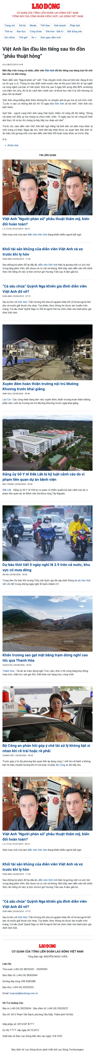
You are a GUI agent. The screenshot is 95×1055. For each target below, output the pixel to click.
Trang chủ (9, 25)
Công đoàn (36, 31)
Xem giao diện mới (50, 37)
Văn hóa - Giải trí (54, 31)
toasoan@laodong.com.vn (24, 993)
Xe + (33, 37)
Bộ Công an (62, 764)
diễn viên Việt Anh (37, 234)
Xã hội (22, 25)
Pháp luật (75, 25)
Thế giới (23, 37)
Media (33, 25)
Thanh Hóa (8, 670)
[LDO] (47, 188)
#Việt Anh (12, 145)
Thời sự (8, 31)
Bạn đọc (21, 31)
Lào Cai (6, 399)
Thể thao (45, 25)
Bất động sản (74, 31)
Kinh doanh (60, 25)
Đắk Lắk (6, 489)
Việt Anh (49, 70)
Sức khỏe (9, 37)
